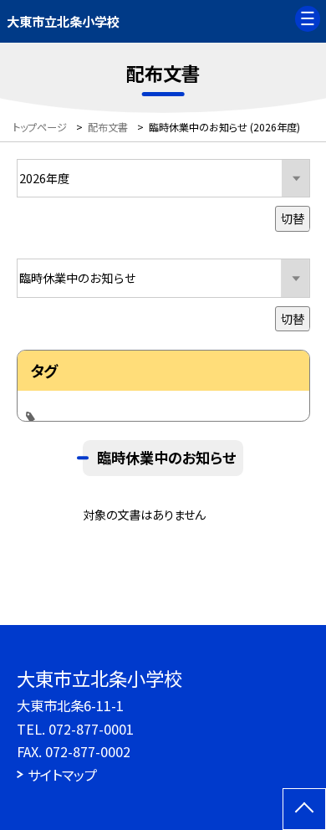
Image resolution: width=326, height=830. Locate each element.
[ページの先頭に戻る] (304, 809)
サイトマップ (62, 775)
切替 (292, 218)
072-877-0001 (91, 729)
